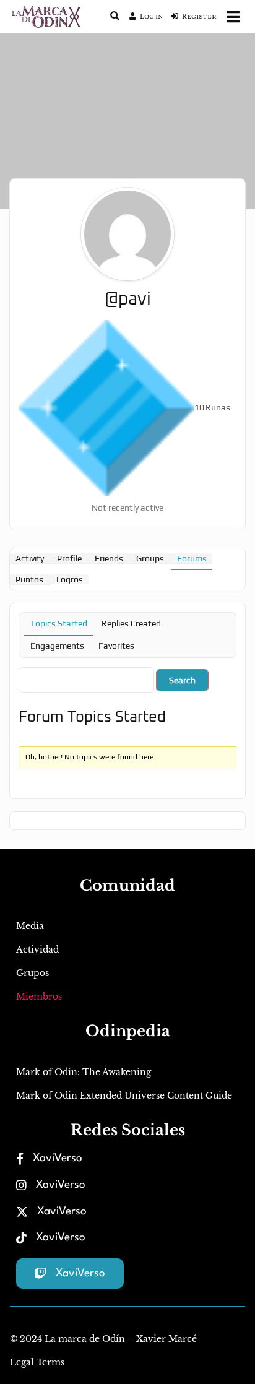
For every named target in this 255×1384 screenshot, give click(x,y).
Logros (69, 579)
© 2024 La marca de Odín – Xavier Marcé (103, 1338)
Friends (109, 558)
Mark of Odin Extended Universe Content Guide (124, 1095)
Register (199, 17)
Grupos (32, 973)
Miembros (39, 996)
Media (30, 926)
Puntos (29, 579)
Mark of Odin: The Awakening (83, 1072)
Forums (192, 558)
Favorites (116, 646)
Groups (150, 558)
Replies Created (131, 623)
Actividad (37, 949)
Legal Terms (37, 1362)
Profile (69, 558)
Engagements (57, 646)
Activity (29, 558)
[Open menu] (233, 16)
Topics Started (58, 623)
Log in (151, 17)
